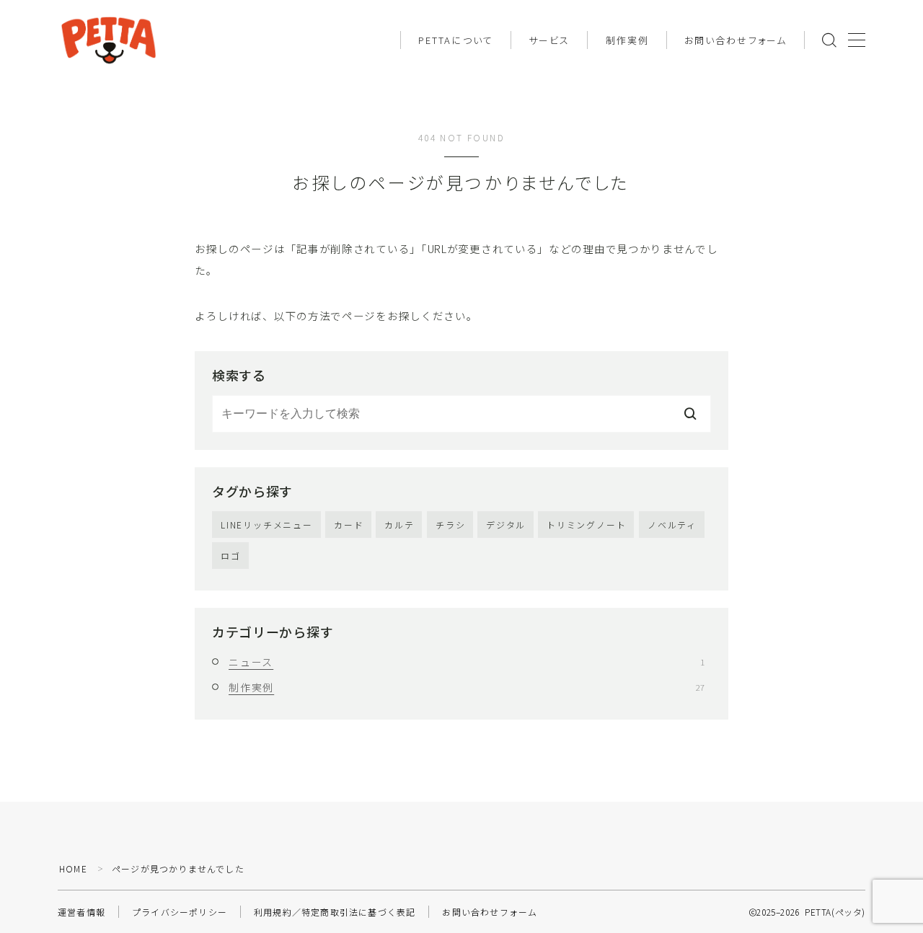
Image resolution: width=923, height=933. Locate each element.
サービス (549, 40)
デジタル (506, 524)
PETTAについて (455, 40)
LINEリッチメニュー (267, 524)
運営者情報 (81, 912)
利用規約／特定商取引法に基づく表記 (334, 912)
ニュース (467, 662)
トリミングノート (586, 524)
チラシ (450, 524)
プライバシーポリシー (179, 912)
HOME (73, 868)
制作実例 (627, 40)
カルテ (399, 524)
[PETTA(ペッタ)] (108, 40)
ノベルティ (672, 524)
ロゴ (231, 555)
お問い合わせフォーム (735, 40)
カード (348, 524)
